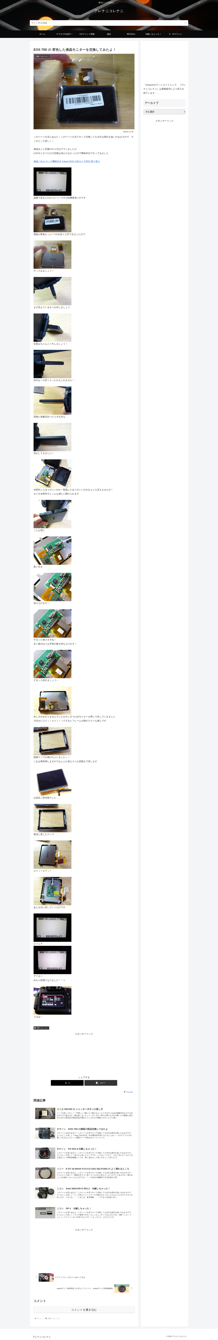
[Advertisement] (84, 1053)
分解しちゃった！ (42, 1028)
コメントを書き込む (84, 1309)
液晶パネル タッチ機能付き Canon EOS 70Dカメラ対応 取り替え (67, 161)
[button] (185, 23)
